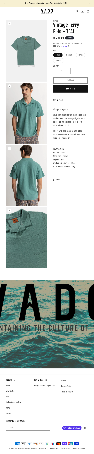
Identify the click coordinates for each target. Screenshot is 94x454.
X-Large (60, 61)
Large (81, 55)
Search (63, 381)
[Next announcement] (89, 3)
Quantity (56, 66)
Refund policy (43, 448)
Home (8, 386)
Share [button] (58, 180)
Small (59, 55)
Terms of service (65, 448)
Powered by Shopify (31, 448)
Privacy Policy (66, 386)
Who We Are (10, 391)
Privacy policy (54, 448)
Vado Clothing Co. (20, 448)
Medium (70, 55)
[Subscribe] (47, 428)
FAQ (7, 397)
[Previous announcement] (4, 3)
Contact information (79, 448)
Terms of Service (67, 392)
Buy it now (70, 89)
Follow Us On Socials (13, 402)
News (8, 408)
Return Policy (58, 100)
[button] (5, 11)
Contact (9, 413)
